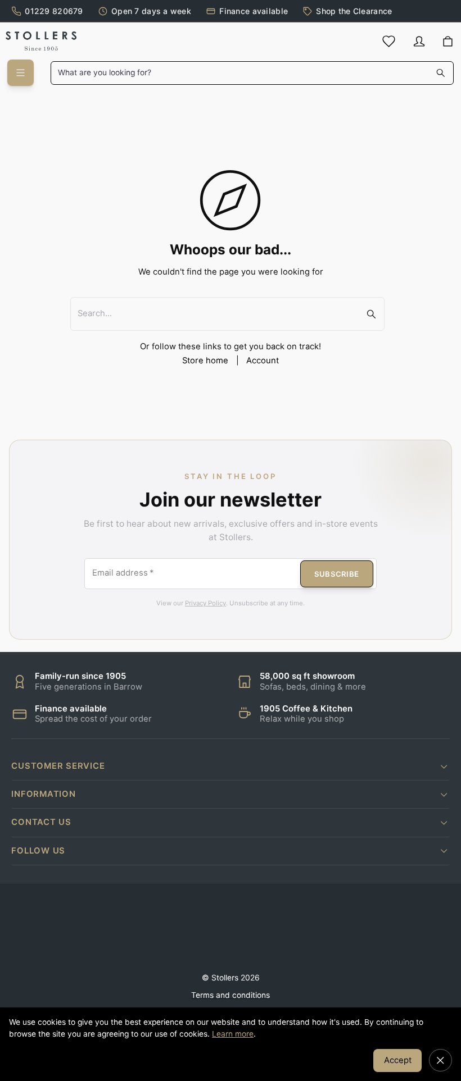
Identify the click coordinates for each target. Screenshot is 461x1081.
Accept (398, 1060)
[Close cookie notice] (440, 1060)
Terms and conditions (230, 995)
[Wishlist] (389, 41)
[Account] (419, 41)
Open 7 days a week (151, 11)
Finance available (253, 11)
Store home (205, 360)
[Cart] (448, 41)
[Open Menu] (20, 73)
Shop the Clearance (354, 11)
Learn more (233, 1033)
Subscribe (336, 573)
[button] (230, 766)
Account (262, 360)
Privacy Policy (205, 603)
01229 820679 (54, 11)
